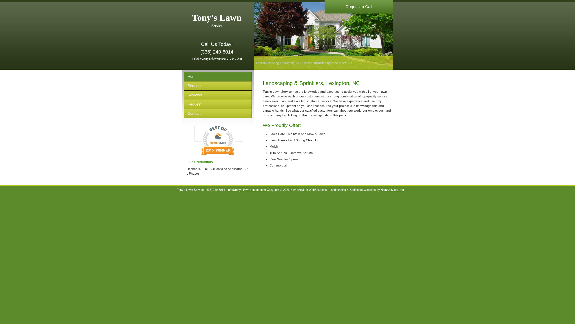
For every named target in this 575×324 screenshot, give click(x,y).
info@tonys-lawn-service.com (217, 58)
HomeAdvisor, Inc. (393, 189)
